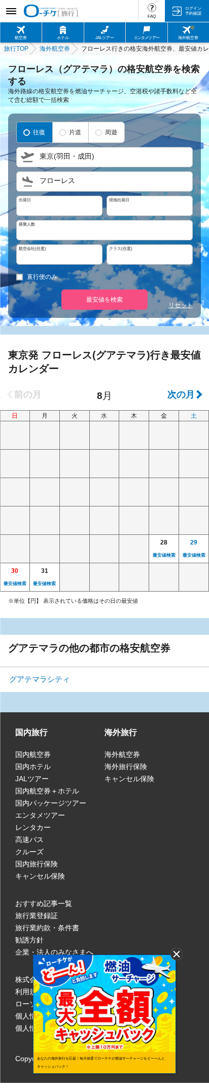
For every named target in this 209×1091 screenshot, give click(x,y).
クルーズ (29, 852)
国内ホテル (33, 766)
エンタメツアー (40, 815)
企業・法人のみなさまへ (54, 952)
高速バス (29, 839)
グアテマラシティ (39, 679)
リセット (180, 305)
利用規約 (29, 992)
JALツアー (32, 779)
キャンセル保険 (40, 876)
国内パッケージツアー (50, 803)
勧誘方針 (29, 940)
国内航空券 (33, 754)
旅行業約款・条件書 (47, 928)
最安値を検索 (104, 299)
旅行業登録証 (36, 916)
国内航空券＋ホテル (47, 791)
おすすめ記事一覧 (43, 903)
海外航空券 (122, 754)
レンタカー (33, 827)
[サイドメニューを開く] (11, 11)
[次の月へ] (184, 394)
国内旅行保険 (36, 864)
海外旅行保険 (125, 766)
